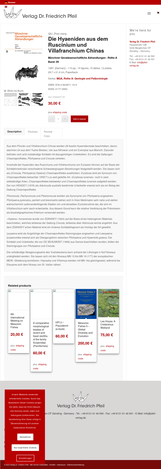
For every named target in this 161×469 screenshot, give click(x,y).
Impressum (61, 464)
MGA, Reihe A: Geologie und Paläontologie (82, 78)
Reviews (33, 131)
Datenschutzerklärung (75, 464)
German (11, 2)
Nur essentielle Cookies (25, 447)
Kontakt (52, 464)
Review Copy (48, 134)
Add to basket (79, 118)
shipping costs (60, 112)
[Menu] (150, 13)
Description (14, 131)
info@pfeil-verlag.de (139, 64)
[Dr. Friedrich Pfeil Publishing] (65, 12)
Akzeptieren (25, 436)
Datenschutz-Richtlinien (25, 427)
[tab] (14, 131)
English (11, 6)
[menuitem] (150, 13)
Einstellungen (25, 458)
